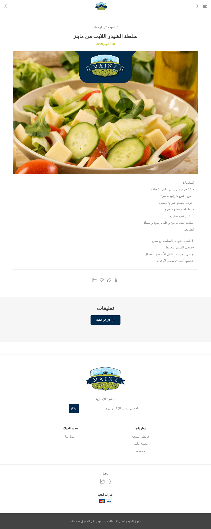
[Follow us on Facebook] (110, 481)
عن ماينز (140, 450)
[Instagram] (102, 481)
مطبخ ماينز (141, 443)
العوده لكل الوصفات (104, 27)
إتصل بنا (70, 436)
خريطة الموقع (141, 436)
